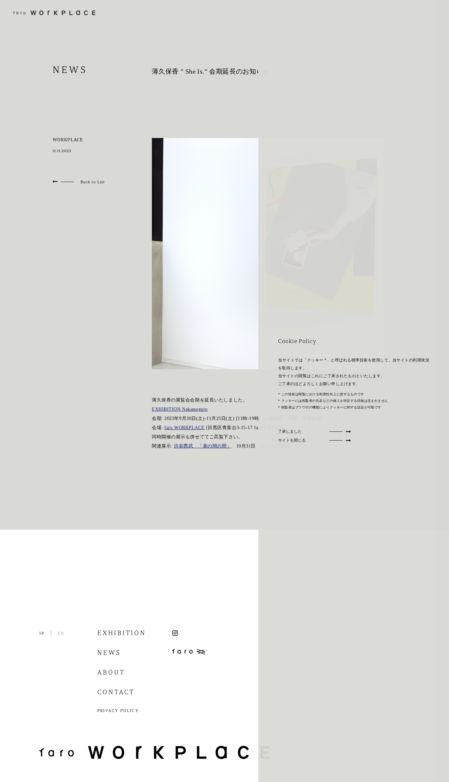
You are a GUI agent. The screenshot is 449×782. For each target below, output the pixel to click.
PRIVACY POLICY (118, 711)
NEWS (109, 653)
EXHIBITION (121, 633)
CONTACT (115, 692)
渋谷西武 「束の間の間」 (202, 446)
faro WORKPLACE (184, 427)
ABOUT (111, 673)
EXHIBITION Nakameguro (180, 409)
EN (61, 634)
